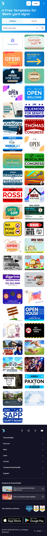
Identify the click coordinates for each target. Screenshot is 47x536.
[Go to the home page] (2, 3)
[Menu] (44, 3)
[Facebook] (22, 430)
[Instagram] (28, 430)
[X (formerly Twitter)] (35, 430)
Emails (34, 21)
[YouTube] (42, 430)
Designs (13, 21)
